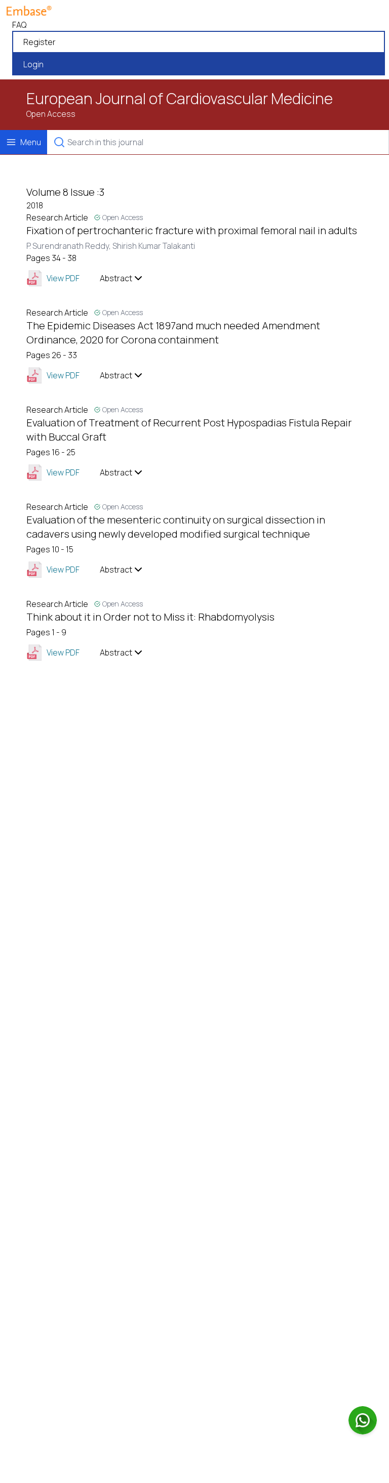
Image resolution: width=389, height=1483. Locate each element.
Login (33, 64)
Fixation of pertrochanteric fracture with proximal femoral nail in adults (191, 230)
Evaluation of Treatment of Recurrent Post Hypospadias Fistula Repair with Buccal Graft (189, 430)
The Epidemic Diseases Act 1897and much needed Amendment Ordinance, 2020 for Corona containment (173, 332)
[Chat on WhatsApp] (362, 1420)
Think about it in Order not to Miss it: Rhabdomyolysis (150, 617)
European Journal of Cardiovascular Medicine (179, 99)
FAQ (19, 24)
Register (39, 42)
